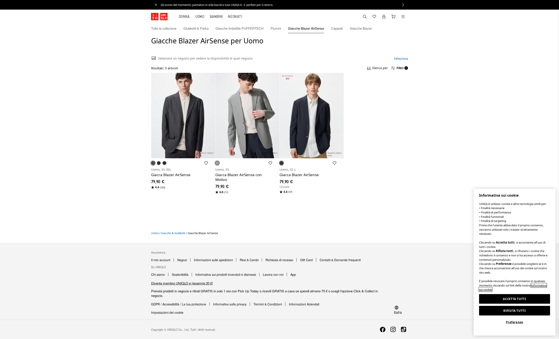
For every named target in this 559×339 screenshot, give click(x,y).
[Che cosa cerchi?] (364, 16)
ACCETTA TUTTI (514, 299)
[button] (403, 28)
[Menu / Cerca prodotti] (403, 16)
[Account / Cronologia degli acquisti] (384, 16)
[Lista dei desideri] (374, 16)
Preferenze (514, 322)
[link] (284, 5)
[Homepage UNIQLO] (159, 16)
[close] (156, 5)
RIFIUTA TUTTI (514, 311)
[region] (515, 262)
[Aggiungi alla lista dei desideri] (206, 163)
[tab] (184, 16)
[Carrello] (393, 16)
